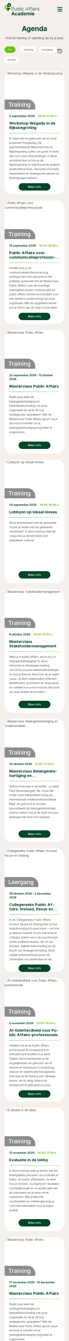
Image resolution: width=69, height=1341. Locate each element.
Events (13, 60)
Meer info (34, 188)
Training (31, 50)
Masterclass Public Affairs (34, 387)
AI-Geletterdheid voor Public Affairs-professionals (33, 1033)
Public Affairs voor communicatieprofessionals (32, 258)
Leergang (53, 50)
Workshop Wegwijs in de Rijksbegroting (32, 126)
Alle (10, 50)
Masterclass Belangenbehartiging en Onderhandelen (33, 777)
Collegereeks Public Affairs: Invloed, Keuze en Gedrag (31, 910)
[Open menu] (59, 9)
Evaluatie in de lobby (28, 1161)
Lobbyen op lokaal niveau (33, 513)
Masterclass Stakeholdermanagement (32, 645)
